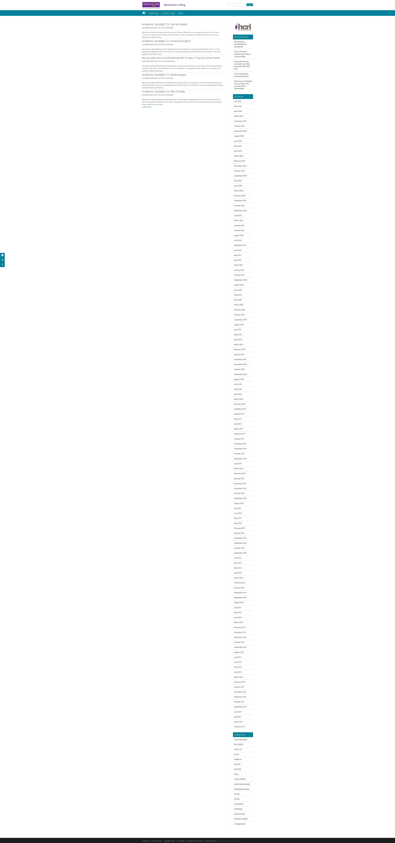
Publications (239, 804)
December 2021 (240, 245)
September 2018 (240, 374)
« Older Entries (147, 107)
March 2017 (238, 429)
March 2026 (238, 116)
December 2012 (240, 632)
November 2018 (240, 364)
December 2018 (240, 359)
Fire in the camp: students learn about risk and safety (242, 54)
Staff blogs (154, 13)
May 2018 (238, 389)
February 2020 (239, 310)
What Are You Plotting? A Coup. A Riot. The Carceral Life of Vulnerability (243, 85)
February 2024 (239, 195)
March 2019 (238, 344)
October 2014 (239, 548)
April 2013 (238, 617)
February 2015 (239, 528)
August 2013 (239, 602)
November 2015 (240, 488)
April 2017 (238, 424)
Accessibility (181, 841)
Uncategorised (239, 824)
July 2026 (237, 101)
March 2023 (238, 220)
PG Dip (236, 799)
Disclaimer (145, 841)
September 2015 (240, 498)
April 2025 (238, 151)
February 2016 (239, 473)
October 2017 (239, 414)
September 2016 (240, 459)
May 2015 (238, 518)
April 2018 (238, 394)
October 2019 (239, 315)
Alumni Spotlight (240, 739)
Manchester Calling (143, 12)
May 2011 (238, 717)
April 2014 (238, 573)
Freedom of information (195, 841)
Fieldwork (238, 759)
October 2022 (239, 230)
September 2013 (240, 597)
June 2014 (238, 563)
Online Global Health (242, 784)
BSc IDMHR (238, 744)
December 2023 (240, 200)
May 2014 (238, 568)
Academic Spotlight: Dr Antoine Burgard (166, 41)
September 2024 (240, 176)
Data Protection (156, 841)
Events (236, 754)
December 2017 (240, 409)
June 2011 (238, 712)
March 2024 (238, 191)
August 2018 (239, 379)
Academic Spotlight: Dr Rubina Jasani (164, 74)
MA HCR (237, 764)
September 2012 (240, 647)
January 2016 (239, 478)
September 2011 (240, 707)
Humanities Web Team (150, 28)
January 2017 (239, 439)
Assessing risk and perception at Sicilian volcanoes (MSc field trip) (242, 65)
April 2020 (238, 300)
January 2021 (239, 270)
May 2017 (238, 419)
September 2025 (240, 131)
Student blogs (168, 13)
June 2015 (238, 513)
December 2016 (240, 444)
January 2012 (239, 687)
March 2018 (238, 399)
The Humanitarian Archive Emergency (241, 75)
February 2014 (239, 583)
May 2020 (238, 295)
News (236, 774)
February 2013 (239, 627)
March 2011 (238, 722)
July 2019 (237, 329)
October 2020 (239, 275)
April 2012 (238, 672)
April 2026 (238, 111)
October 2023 (239, 205)
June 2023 (238, 215)
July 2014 (237, 558)
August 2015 (239, 503)
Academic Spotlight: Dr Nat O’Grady (163, 91)
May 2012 (238, 667)
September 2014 (240, 553)
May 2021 (238, 255)
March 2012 (238, 677)
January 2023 (239, 225)
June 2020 (238, 290)
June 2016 (238, 464)
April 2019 (238, 339)
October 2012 (239, 642)
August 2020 (239, 285)
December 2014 (240, 538)
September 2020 (240, 280)
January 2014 (239, 588)
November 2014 (240, 543)
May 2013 (238, 612)
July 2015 (237, 508)
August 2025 (239, 136)
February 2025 (239, 161)
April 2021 (238, 260)
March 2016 (238, 468)
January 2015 (239, 533)
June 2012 (238, 662)
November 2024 (240, 166)
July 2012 (237, 657)
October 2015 (239, 493)
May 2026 (238, 106)
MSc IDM (237, 769)
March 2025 (238, 156)
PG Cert (237, 794)
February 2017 (239, 434)
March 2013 (238, 622)
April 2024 (238, 186)
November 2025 (240, 121)
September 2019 (240, 320)
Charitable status (210, 841)
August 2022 (239, 235)
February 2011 (239, 726)
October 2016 (239, 454)
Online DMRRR (239, 779)
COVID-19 (238, 749)
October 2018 (239, 369)
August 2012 (239, 652)
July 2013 (237, 607)
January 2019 (239, 354)
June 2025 (238, 141)
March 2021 (238, 265)
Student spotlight (241, 819)
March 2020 (238, 305)
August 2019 (239, 324)
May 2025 (238, 146)
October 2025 (239, 126)
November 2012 (240, 637)
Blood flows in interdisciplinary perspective (240, 44)
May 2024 (238, 181)
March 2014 (238, 578)
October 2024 (239, 171)
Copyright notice (169, 841)
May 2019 (238, 334)
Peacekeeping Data (241, 789)
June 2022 (238, 240)
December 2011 (240, 692)
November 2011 (240, 697)
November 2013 (240, 593)
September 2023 (240, 210)
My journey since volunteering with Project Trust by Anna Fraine (181, 58)
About (181, 13)
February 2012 (239, 682)
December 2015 (240, 483)
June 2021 (238, 250)
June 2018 (238, 384)
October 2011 (239, 702)
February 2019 (239, 349)
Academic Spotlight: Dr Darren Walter (165, 24)
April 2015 (238, 523)
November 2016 (240, 449)
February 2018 (239, 404)
